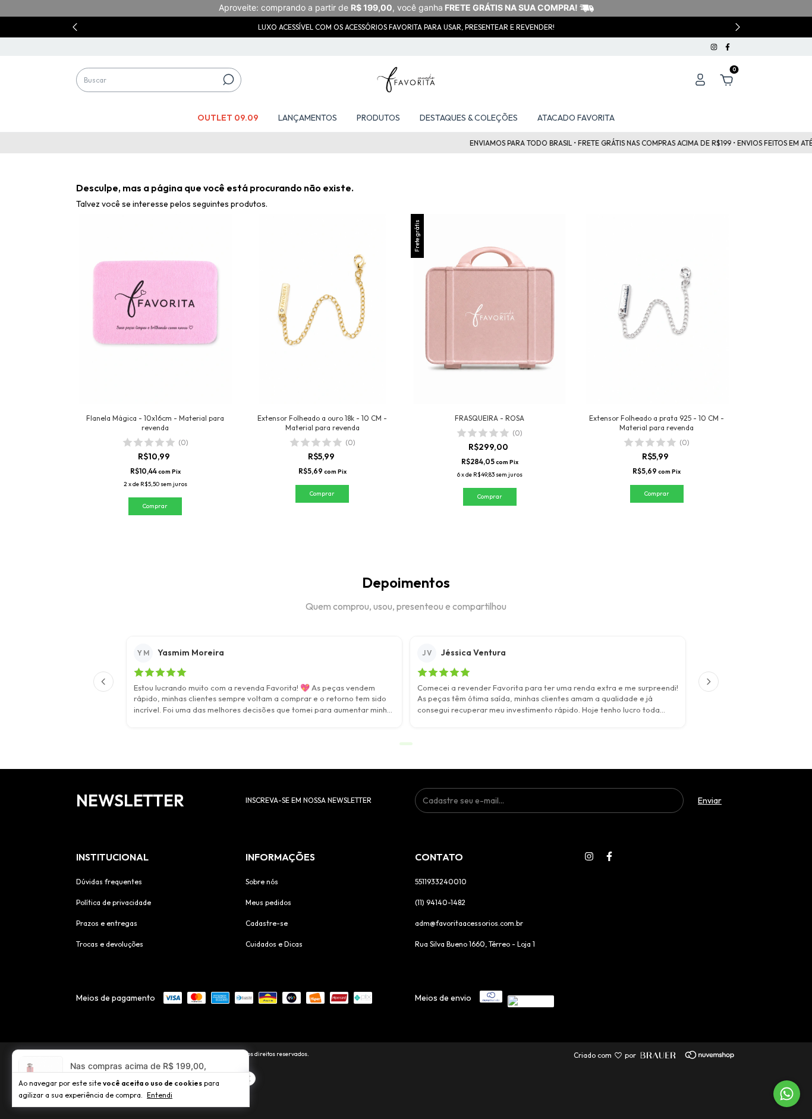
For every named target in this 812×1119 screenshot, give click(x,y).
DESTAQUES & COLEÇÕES (469, 117)
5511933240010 (441, 881)
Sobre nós (262, 881)
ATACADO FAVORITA (576, 117)
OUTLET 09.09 (228, 117)
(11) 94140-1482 (440, 902)
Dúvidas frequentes (109, 881)
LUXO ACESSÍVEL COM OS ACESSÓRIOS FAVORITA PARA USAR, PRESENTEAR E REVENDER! (406, 27)
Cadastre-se (267, 923)
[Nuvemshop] (693, 1055)
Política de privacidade (113, 902)
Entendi (159, 1094)
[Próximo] (708, 682)
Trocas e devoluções (109, 944)
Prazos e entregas (106, 923)
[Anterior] (103, 682)
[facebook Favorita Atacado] (727, 46)
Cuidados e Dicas (274, 944)
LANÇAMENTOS (307, 117)
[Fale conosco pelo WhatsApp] (786, 1093)
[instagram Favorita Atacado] (714, 46)
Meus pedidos (268, 902)
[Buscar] (227, 80)
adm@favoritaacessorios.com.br (469, 923)
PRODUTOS (378, 117)
